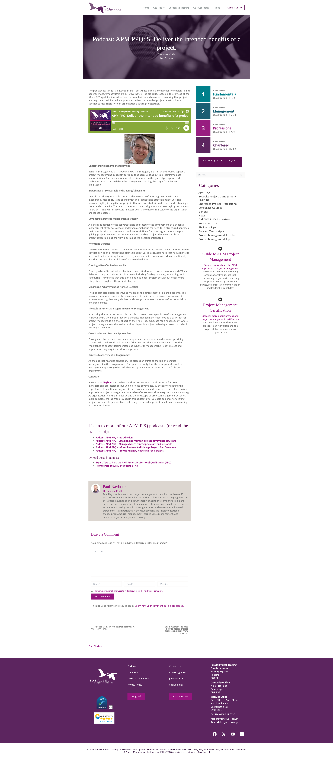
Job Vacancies (176, 678)
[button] (163, 8)
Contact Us (175, 666)
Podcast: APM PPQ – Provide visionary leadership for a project (129, 450)
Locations (132, 672)
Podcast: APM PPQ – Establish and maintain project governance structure (135, 440)
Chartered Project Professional (218, 204)
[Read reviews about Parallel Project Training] (104, 716)
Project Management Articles (216, 235)
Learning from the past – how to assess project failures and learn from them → (176, 630)
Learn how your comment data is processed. (159, 605)
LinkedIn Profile (114, 491)
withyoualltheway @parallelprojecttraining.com (226, 720)
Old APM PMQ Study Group (215, 219)
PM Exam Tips (207, 227)
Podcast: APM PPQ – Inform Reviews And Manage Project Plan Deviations (135, 447)
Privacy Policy (134, 684)
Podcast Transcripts (211, 231)
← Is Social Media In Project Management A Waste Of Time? (112, 628)
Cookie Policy (176, 684)
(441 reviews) (106, 721)
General (203, 211)
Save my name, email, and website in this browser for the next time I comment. (129, 591)
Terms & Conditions (138, 678)
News (201, 215)
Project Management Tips (214, 239)
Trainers (131, 666)
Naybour (108, 382)
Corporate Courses (210, 207)
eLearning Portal (178, 672)
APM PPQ (204, 192)
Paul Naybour (166, 58)
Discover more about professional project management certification (220, 317)
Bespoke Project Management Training (217, 198)
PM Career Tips (208, 223)
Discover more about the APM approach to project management (220, 266)
